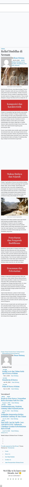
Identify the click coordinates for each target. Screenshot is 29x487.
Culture (3, 48)
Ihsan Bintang (19, 58)
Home (6, 451)
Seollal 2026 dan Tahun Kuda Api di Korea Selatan (13, 372)
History (4, 404)
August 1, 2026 (6, 403)
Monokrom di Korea (10, 380)
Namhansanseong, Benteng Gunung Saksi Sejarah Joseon (12, 407)
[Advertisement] (14, 32)
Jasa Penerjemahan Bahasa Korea (14, 462)
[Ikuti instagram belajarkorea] (21, 479)
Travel (8, 396)
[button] (22, 14)
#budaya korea (20, 62)
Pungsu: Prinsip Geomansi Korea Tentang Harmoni (12, 351)
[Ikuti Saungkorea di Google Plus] (13, 479)
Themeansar (11, 448)
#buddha (14, 63)
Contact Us (8, 459)
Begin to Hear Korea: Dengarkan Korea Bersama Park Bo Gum (13, 399)
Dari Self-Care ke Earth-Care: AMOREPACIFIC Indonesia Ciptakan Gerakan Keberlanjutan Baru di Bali (13, 425)
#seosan (17, 65)
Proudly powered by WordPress (10, 446)
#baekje (14, 62)
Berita (3, 396)
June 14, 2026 (6, 431)
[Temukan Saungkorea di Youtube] (16, 479)
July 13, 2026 (6, 419)
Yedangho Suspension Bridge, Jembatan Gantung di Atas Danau (13, 415)
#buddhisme (20, 63)
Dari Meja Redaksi (9, 457)
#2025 (22, 60)
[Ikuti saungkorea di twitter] (11, 479)
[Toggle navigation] (13, 14)
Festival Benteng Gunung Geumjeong (10, 353)
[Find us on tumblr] (18, 479)
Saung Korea (9, 6)
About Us (7, 454)
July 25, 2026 (6, 411)
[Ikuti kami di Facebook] (8, 479)
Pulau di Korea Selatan (10, 386)
